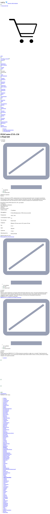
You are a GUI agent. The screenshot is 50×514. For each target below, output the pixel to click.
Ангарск (5, 399)
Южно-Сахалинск (7, 510)
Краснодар (5, 435)
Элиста (4, 508)
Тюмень (5, 494)
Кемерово (5, 431)
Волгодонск (5, 414)
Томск (4, 492)
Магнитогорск (6, 443)
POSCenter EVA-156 (7, 236)
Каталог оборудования (12, 3)
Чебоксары (5, 503)
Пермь (4, 466)
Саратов (5, 479)
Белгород (5, 404)
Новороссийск (6, 457)
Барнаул (5, 402)
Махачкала (5, 445)
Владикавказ (6, 410)
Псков (4, 470)
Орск (4, 464)
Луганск (5, 441)
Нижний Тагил (6, 455)
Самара (4, 476)
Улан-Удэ (5, 496)
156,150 (5, 357)
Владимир (5, 412)
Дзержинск (5, 420)
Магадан (5, 442)
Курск (4, 438)
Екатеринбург (6, 422)
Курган (4, 437)
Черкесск (5, 506)
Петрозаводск (6, 468)
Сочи (4, 483)
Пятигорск (5, 471)
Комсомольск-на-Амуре (8, 433)
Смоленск (5, 482)
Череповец (5, 505)
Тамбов (4, 489)
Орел (4, 462)
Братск (4, 406)
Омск (4, 461)
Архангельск (6, 400)
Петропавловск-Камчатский (9, 469)
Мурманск (5, 448)
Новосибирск (6, 458)
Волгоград (5, 413)
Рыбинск (5, 473)
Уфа (4, 499)
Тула (4, 493)
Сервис (2, 60)
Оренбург (5, 463)
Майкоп (5, 444)
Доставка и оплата (5, 58)
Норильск (5, 459)
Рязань (4, 475)
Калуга (4, 430)
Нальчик (5, 451)
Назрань (5, 450)
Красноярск (5, 436)
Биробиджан (6, 405)
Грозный (5, 419)
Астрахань (5, 401)
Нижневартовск (6, 452)
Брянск (4, 407)
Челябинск (5, 504)
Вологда (5, 415)
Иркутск (5, 426)
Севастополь (6, 480)
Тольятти (5, 491)
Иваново (5, 424)
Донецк (5, 421)
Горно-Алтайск (6, 417)
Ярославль (5, 512)
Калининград (6, 429)
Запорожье (5, 423)
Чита (4, 507)
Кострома (5, 434)
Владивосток (6, 409)
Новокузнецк (6, 456)
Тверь (4, 490)
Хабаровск (5, 500)
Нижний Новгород (7, 454)
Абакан (4, 398)
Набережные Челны (7, 449)
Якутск (4, 511)
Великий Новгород (7, 408)
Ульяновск (5, 497)
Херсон (4, 501)
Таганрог (5, 487)
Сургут (4, 485)
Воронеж (5, 416)
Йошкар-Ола (6, 427)
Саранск (5, 478)
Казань (4, 428)
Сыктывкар (5, 486)
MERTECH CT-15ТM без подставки (11, 297)
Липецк (5, 440)
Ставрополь (5, 484)
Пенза (4, 465)
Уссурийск (5, 498)
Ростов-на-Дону (6, 472)
